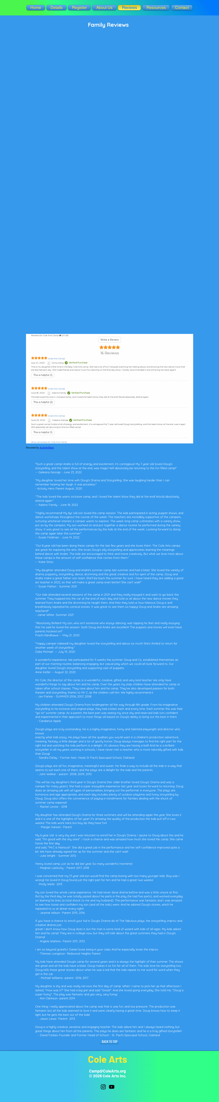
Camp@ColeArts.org (107, 1070)
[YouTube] (111, 1086)
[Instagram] (103, 1086)
